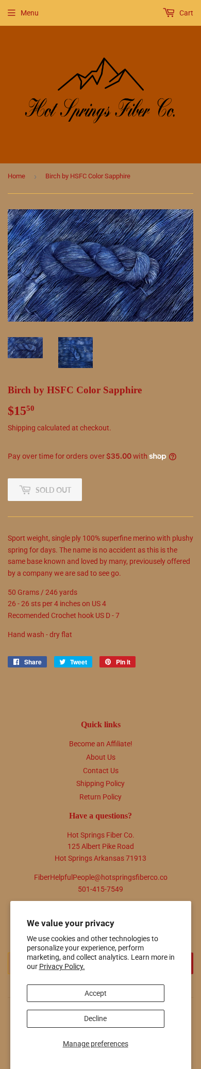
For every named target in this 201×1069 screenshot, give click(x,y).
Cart (185, 13)
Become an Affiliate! (100, 744)
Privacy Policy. (62, 966)
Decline (95, 1018)
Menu (30, 13)
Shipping (22, 428)
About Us (100, 757)
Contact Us (101, 770)
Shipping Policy (100, 783)
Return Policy (100, 797)
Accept (96, 993)
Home (16, 176)
